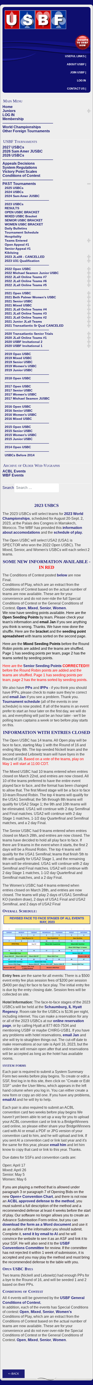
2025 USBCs (14, 188)
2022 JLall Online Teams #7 (26, 277)
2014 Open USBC (18, 447)
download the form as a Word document (36, 1224)
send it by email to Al (40, 1234)
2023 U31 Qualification (22, 261)
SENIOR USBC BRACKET (24, 220)
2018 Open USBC (18, 378)
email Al (9, 1100)
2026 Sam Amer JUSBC (22, 151)
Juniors (9, 111)
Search (8, 488)
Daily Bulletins (16, 228)
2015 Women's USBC (21, 435)
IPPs (44, 688)
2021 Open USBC (18, 293)
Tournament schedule (21, 702)
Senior (45, 608)
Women (59, 608)
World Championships (21, 127)
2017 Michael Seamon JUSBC (27, 398)
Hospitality (13, 236)
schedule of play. (68, 532)
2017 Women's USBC (21, 394)
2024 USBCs (14, 192)
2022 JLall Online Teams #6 (26, 281)
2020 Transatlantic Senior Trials (29, 333)
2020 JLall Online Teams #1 (26, 338)
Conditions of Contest (21, 176)
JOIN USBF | (78, 72)
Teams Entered (16, 240)
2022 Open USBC (18, 269)
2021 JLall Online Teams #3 (26, 313)
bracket (42, 631)
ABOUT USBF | (76, 64)
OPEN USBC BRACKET (22, 212)
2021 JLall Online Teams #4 (26, 309)
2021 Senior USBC (19, 301)
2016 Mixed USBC (18, 418)
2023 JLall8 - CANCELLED (24, 257)
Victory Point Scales (19, 171)
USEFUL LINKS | (75, 56)
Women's (64, 1312)
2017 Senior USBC (19, 390)
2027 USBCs (13, 147)
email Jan (48, 622)
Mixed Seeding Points (41, 644)
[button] (89, 111)
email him (58, 1145)
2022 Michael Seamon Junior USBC (32, 273)
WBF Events (13, 475)
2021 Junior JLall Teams (23, 321)
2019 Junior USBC (19, 370)
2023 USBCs (14, 204)
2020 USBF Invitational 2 (23, 342)
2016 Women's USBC (21, 414)
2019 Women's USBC (21, 366)
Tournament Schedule (22, 232)
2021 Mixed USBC (18, 305)
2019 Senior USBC (19, 362)
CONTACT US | (76, 88)
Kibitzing (12, 252)
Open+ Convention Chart (31, 1196)
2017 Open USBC (18, 386)
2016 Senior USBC (19, 410)
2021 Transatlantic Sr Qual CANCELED (34, 325)
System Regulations (19, 167)
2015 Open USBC (18, 427)
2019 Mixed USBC (18, 358)
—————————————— (27, 123)
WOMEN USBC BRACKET (24, 224)
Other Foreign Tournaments (26, 131)
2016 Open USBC (18, 406)
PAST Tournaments (19, 184)
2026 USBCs (13, 155)
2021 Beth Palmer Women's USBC (30, 297)
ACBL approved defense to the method (40, 1201)
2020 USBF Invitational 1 (23, 346)
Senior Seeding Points (42, 666)
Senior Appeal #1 (18, 248)
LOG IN (81, 80)
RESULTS (12, 208)
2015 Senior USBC (19, 431)
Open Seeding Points (20, 617)
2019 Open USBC (18, 354)
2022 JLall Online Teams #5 (26, 285)
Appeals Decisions (18, 163)
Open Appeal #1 (17, 244)
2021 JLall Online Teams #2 (26, 317)
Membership (13, 119)
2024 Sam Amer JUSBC (22, 196)
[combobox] (36, 487)
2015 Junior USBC (19, 439)
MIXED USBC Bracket (21, 216)
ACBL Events (14, 471)
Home (7, 107)
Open (21, 608)
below (62, 575)
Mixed (33, 608)
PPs (28, 688)
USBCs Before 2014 (20, 455)
